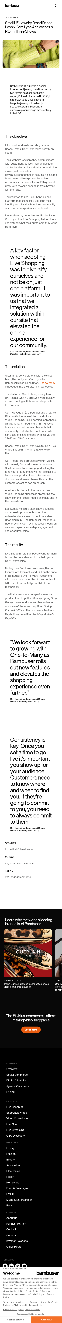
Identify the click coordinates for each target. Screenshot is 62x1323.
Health (10, 1177)
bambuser (12, 5)
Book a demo (31, 1029)
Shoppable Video (16, 1113)
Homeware (12, 1182)
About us (11, 1218)
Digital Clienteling (17, 1080)
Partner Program (16, 1224)
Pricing (10, 1092)
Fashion (11, 1154)
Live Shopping (15, 1107)
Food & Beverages (17, 1188)
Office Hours (13, 1246)
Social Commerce (17, 1075)
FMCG (10, 1194)
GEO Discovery (15, 1136)
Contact (11, 1229)
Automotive (13, 1165)
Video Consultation (17, 1118)
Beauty (10, 1159)
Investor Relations (17, 1241)
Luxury (10, 1148)
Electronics (13, 1171)
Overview (11, 1069)
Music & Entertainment (19, 1200)
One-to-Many (47, 383)
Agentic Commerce (17, 1086)
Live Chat (12, 1124)
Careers (11, 1235)
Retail (9, 1205)
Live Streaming (15, 1130)
